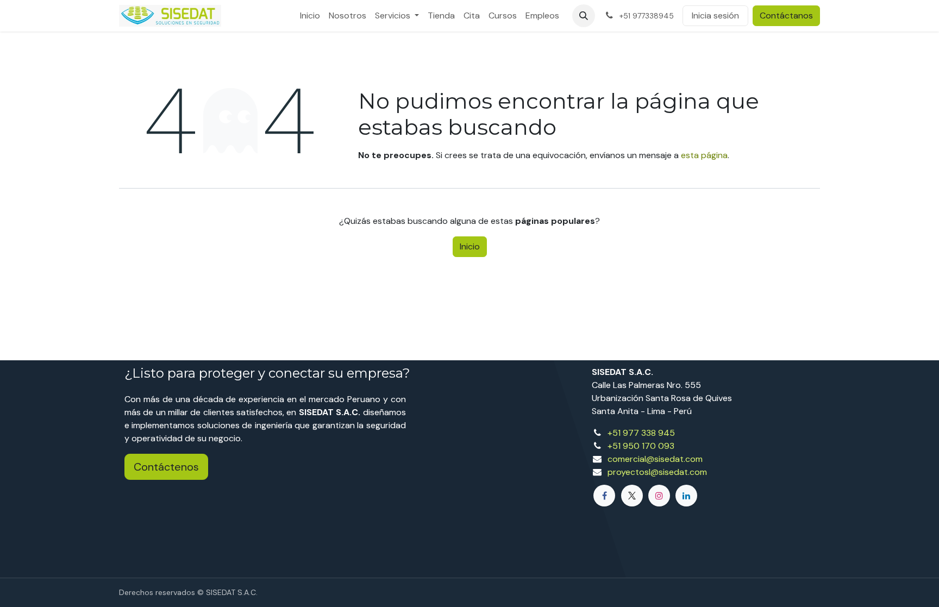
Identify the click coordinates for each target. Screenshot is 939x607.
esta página (704, 155)
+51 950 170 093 (641, 446)
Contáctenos (166, 467)
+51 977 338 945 (641, 433)
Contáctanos (786, 15)
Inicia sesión (715, 15)
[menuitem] (310, 16)
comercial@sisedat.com (655, 459)
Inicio (470, 246)
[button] (583, 15)
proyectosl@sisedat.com (657, 472)
